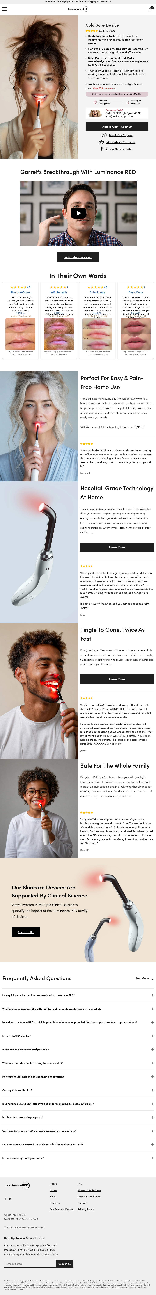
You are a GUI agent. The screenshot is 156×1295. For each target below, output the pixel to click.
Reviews (55, 1203)
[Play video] (78, 213)
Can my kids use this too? (17, 1090)
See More (142, 978)
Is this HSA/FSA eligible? (16, 1036)
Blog (52, 1196)
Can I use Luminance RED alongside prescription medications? (39, 1131)
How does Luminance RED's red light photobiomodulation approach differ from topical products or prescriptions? (69, 1022)
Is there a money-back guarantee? (23, 1158)
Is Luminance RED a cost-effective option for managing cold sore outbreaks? (48, 1103)
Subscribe (64, 1263)
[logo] (78, 9)
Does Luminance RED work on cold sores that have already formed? (42, 1144)
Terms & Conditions (89, 1196)
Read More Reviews (78, 257)
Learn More (117, 547)
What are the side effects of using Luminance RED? (32, 1063)
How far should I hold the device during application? (33, 1076)
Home (53, 1183)
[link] (18, 1185)
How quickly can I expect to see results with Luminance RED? (38, 995)
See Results (26, 932)
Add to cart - (117, 126)
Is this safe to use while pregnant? (22, 1117)
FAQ (80, 1183)
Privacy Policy (86, 1209)
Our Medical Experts (62, 1209)
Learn (53, 1190)
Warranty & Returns (89, 1190)
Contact (82, 1203)
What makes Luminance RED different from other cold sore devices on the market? (51, 1008)
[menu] (4, 9)
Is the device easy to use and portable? (25, 1049)
